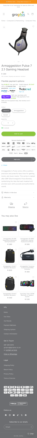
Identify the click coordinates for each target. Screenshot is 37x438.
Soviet (5, 115)
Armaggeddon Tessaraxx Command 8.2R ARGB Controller (27, 267)
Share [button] (5, 165)
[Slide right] (23, 62)
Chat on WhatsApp (10, 354)
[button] (4, 14)
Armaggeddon (19, 110)
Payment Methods (10, 325)
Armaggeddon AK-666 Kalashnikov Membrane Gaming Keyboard (10, 240)
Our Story (7, 316)
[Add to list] (33, 26)
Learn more (12, 88)
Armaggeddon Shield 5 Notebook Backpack (9, 294)
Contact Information (10, 334)
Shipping (11, 207)
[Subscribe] (31, 427)
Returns (25, 207)
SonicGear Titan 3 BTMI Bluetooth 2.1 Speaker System (27, 295)
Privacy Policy (8, 374)
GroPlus (21, 436)
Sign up (21, 91)
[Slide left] (14, 62)
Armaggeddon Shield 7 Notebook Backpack (9, 266)
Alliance (6, 110)
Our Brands (7, 321)
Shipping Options (9, 329)
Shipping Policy (9, 365)
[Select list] (34, 159)
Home (6, 312)
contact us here (11, 350)
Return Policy (8, 369)
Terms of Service (9, 378)
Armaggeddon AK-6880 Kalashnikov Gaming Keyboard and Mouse (27, 240)
